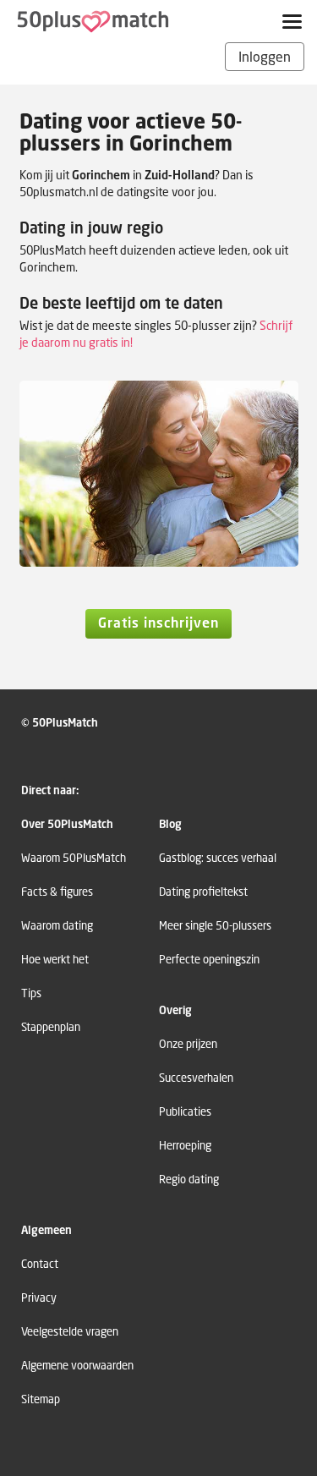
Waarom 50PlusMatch (73, 858)
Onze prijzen (188, 1044)
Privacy (39, 1298)
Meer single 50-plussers (215, 926)
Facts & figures (57, 892)
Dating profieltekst (203, 892)
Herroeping (185, 1146)
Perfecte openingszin (209, 959)
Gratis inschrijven (158, 622)
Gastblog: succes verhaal (217, 858)
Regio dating (189, 1179)
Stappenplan (50, 1027)
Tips (31, 993)
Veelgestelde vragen (69, 1332)
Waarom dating (57, 926)
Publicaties (185, 1112)
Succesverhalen (196, 1078)
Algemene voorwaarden (77, 1365)
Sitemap (40, 1399)
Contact (39, 1264)
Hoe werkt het (55, 959)
